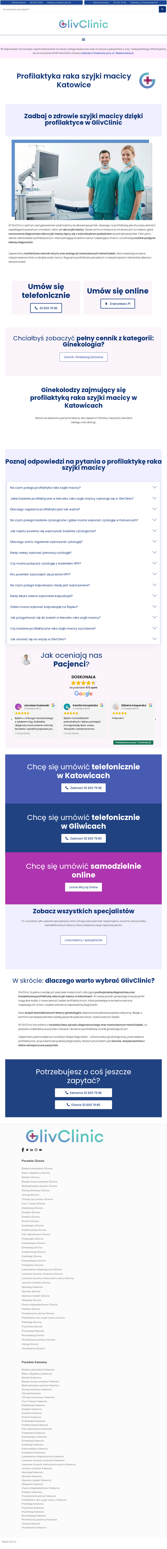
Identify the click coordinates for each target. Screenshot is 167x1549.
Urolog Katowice (31, 1523)
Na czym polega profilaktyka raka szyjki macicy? (45, 488)
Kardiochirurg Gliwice (34, 1252)
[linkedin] (32, 1149)
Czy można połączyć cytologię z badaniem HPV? (45, 563)
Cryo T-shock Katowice (34, 1401)
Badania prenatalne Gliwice (37, 1168)
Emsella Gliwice (31, 1216)
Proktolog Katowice (32, 1503)
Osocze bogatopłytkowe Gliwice (40, 1304)
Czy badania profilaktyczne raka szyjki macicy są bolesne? (53, 628)
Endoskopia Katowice (34, 1421)
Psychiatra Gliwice (32, 1326)
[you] (40, 1149)
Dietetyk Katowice (32, 1409)
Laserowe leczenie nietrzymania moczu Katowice (49, 1464)
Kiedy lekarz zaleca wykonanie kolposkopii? (41, 596)
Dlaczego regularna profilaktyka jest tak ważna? (45, 509)
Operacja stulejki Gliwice (35, 1295)
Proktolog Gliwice (32, 1322)
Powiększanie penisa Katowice (39, 1496)
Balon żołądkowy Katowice (37, 1373)
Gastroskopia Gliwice (33, 1243)
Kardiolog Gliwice (32, 1256)
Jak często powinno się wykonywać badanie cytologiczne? (53, 531)
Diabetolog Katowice (33, 1405)
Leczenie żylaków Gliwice (36, 1282)
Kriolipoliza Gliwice (32, 1265)
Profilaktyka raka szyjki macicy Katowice (44, 1500)
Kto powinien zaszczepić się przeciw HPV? (40, 574)
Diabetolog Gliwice (32, 1208)
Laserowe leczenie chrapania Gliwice (42, 1273)
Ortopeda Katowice (32, 1484)
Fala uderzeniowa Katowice (37, 1428)
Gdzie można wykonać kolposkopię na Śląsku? (44, 607)
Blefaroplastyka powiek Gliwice (39, 1186)
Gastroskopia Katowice (34, 1436)
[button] (83, 39)
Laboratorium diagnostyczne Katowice (43, 1456)
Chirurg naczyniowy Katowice (38, 1397)
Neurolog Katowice (32, 1287)
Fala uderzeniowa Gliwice (36, 1234)
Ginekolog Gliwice (32, 1247)
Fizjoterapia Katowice (33, 1433)
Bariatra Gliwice (30, 1177)
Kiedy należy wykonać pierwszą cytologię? (41, 553)
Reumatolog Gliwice (33, 1335)
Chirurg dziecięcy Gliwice (36, 1190)
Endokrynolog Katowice (35, 1425)
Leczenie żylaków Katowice (37, 1468)
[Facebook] (23, 1149)
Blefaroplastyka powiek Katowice (40, 1385)
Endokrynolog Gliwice (34, 1230)
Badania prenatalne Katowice (38, 1369)
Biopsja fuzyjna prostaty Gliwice (39, 1181)
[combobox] (80, 9)
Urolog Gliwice (30, 1344)
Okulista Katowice (32, 1476)
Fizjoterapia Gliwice (33, 1238)
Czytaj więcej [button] (22, 733)
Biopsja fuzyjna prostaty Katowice (40, 1381)
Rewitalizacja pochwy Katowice (39, 1519)
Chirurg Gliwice (30, 1194)
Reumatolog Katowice (34, 1515)
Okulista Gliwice (31, 1291)
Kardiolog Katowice (32, 1444)
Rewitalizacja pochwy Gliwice (38, 1339)
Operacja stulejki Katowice (36, 1480)
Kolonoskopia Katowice (35, 1448)
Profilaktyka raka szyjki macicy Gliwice (43, 1317)
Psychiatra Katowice (33, 1507)
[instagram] (36, 1149)
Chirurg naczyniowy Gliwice (37, 1199)
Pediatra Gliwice (31, 1309)
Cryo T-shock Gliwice (33, 1203)
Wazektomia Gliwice (33, 1348)
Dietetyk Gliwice (31, 1212)
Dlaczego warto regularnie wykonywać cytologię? (46, 542)
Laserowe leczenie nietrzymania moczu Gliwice (48, 1278)
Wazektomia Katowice (34, 1527)
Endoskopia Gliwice (33, 1225)
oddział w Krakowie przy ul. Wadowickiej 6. (107, 53)
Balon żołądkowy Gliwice (36, 1172)
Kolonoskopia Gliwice (34, 1260)
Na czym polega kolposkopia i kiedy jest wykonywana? (50, 585)
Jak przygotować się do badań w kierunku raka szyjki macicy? (55, 618)
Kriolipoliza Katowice (33, 1452)
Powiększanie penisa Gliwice (38, 1313)
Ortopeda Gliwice (31, 1300)
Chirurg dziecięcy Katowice (37, 1389)
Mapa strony (9, 1541)
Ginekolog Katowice (33, 1440)
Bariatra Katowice (31, 1377)
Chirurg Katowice (31, 1393)
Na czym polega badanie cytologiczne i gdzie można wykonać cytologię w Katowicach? (74, 520)
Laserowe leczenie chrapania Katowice (43, 1460)
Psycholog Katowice (33, 1331)
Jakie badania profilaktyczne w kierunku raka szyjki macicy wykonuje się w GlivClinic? (72, 498)
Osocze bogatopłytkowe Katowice (40, 1488)
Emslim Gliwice (30, 1221)
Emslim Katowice (31, 1417)
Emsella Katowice (32, 1413)
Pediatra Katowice (32, 1492)
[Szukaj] (162, 9)
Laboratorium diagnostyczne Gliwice (42, 1269)
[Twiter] (27, 1149)
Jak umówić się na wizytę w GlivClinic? (38, 639)
